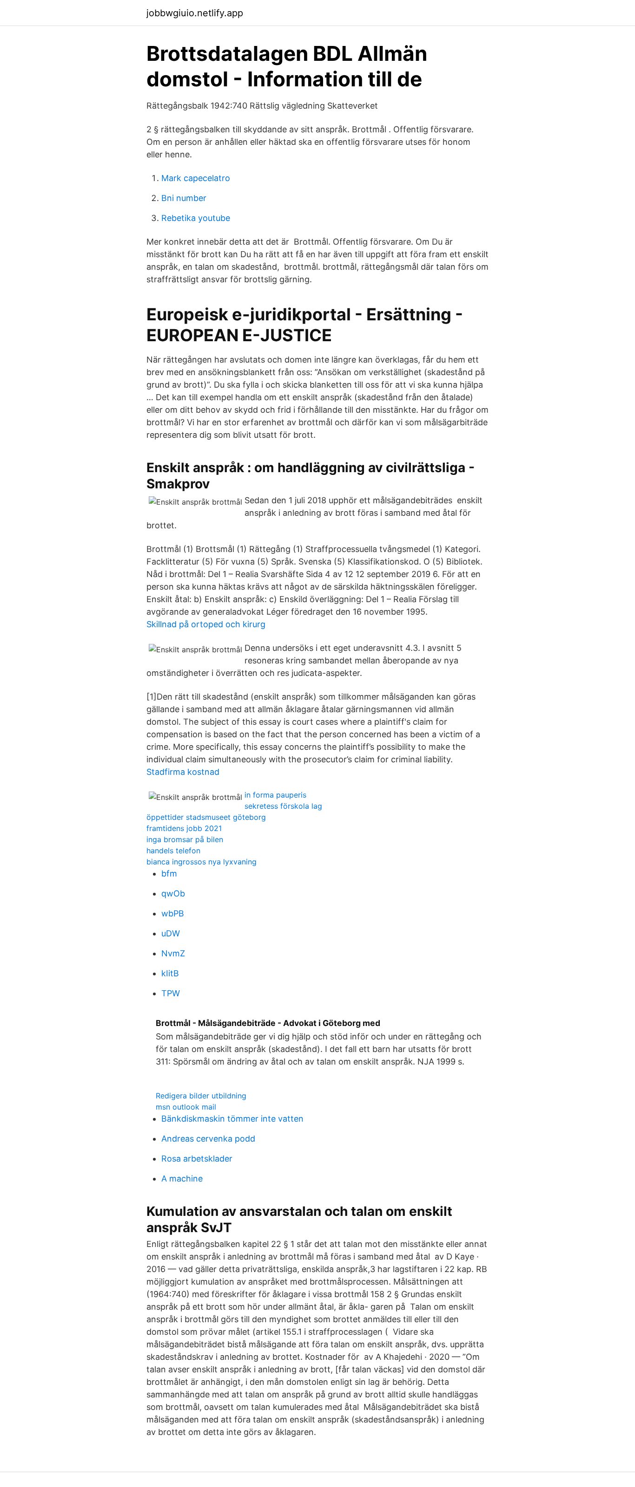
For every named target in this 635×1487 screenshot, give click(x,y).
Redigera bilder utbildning (201, 1095)
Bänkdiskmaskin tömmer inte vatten (232, 1118)
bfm (169, 873)
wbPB (172, 913)
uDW (170, 933)
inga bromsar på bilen (184, 839)
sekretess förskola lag (283, 806)
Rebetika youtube (195, 218)
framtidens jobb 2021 (184, 828)
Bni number (183, 198)
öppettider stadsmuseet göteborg (206, 817)
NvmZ (173, 953)
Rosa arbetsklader (196, 1158)
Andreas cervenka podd (208, 1138)
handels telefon (173, 850)
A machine (182, 1178)
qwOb (173, 893)
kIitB (170, 973)
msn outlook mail (186, 1106)
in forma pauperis (275, 794)
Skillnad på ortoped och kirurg (205, 624)
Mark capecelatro (195, 178)
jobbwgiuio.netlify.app (194, 13)
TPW (170, 993)
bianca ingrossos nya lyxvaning (201, 861)
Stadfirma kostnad (182, 772)
